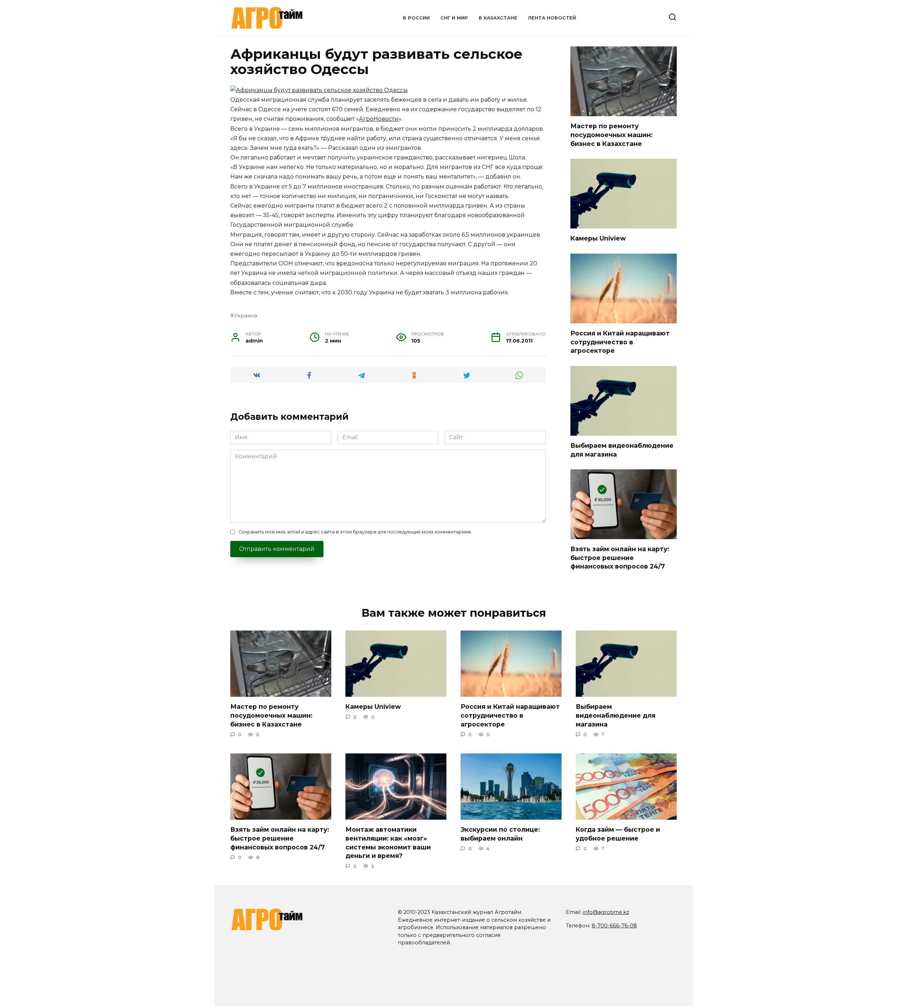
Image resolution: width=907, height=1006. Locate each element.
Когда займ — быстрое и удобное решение (618, 834)
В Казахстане (498, 18)
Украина (245, 315)
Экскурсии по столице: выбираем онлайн (500, 834)
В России (416, 18)
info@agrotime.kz (606, 912)
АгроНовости (379, 118)
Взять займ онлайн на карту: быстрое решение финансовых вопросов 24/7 (619, 557)
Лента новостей (552, 18)
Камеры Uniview (598, 238)
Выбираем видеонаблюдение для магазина (615, 715)
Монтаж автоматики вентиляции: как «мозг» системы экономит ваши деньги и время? (388, 842)
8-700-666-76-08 (614, 925)
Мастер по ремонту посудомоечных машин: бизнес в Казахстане (611, 134)
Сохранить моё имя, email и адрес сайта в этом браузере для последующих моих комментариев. (355, 532)
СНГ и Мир (454, 18)
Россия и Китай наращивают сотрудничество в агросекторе (620, 341)
